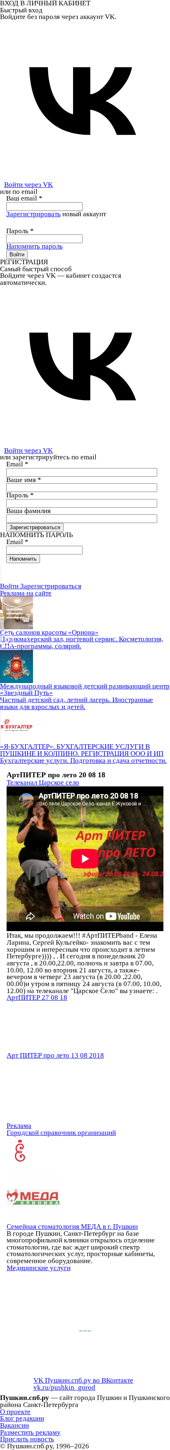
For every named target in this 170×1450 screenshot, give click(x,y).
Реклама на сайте (26, 593)
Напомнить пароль (34, 246)
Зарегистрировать (33, 214)
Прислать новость (27, 1439)
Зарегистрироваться (50, 586)
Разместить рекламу (30, 1432)
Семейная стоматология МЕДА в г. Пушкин (72, 1226)
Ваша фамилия (28, 511)
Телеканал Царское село (43, 782)
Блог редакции (22, 1418)
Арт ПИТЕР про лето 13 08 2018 (55, 1055)
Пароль (20, 231)
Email (17, 464)
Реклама (19, 1126)
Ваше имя (23, 480)
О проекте (15, 1412)
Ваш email (24, 198)
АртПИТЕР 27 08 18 (37, 997)
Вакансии (14, 1425)
